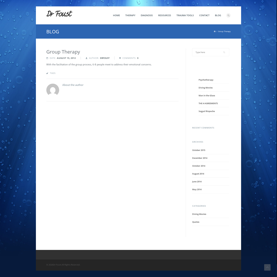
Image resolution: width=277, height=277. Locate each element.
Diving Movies (206, 87)
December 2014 (199, 158)
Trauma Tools (185, 15)
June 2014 (196, 181)
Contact (204, 15)
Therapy (130, 15)
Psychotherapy (206, 79)
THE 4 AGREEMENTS (208, 103)
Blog (218, 15)
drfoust (104, 58)
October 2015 (198, 150)
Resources (164, 15)
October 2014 (198, 165)
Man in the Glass (207, 95)
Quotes (195, 221)
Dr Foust (58, 14)
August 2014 (198, 173)
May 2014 (196, 189)
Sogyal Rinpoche (207, 111)
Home (116, 15)
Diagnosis (147, 15)
